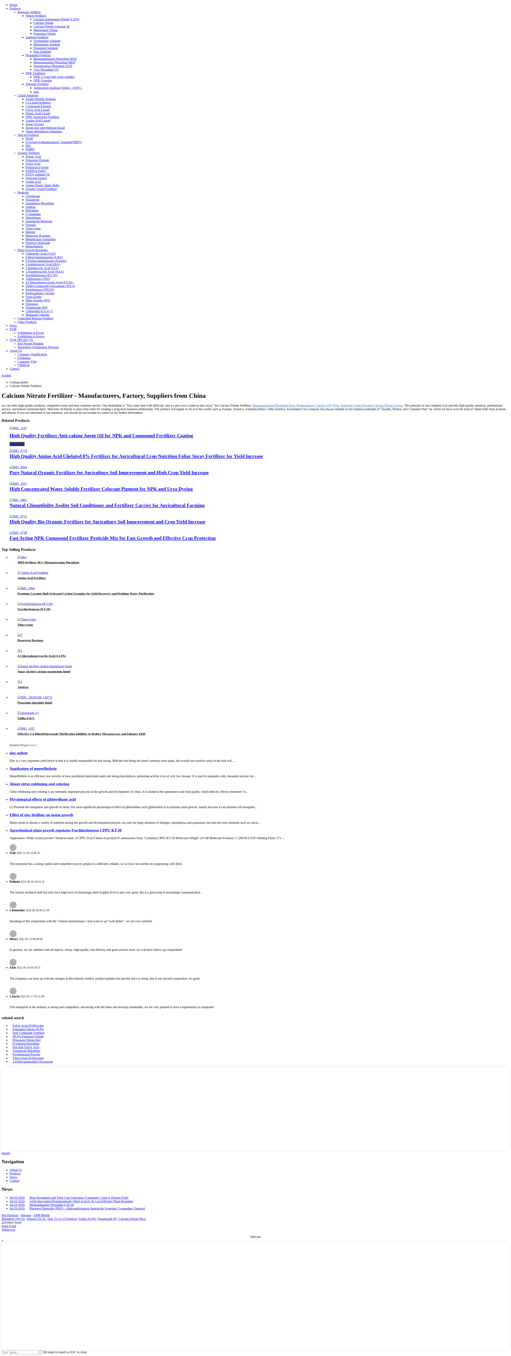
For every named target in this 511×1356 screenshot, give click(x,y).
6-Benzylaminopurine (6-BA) (44, 257)
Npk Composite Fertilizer (29, 1033)
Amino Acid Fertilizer (32, 578)
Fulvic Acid (33, 163)
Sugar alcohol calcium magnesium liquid (44, 671)
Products (15, 8)
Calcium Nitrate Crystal (388, 405)
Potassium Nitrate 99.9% (28, 1029)
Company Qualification (32, 354)
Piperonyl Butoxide (38, 243)
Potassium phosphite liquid (35, 702)
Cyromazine (33, 214)
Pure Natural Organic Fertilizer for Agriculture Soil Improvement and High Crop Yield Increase (109, 472)
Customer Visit (27, 361)
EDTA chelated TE (38, 174)
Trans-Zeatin (34, 296)
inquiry (6, 1153)
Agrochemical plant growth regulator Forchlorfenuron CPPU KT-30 (66, 830)
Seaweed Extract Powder (356, 405)
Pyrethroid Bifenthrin (26, 1043)
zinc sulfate (19, 753)
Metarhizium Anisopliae (41, 239)
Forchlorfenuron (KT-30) (41, 275)
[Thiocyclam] (27, 619)
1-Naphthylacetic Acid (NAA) (45, 271)
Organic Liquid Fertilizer (41, 189)
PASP (29, 138)
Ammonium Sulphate (47, 41)
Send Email (9, 1226)
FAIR (13, 329)
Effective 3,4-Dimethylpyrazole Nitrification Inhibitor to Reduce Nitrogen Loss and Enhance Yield (81, 733)
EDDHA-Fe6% (36, 171)
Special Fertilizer (28, 135)
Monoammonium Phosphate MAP (55, 59)
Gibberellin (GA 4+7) (39, 311)
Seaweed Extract (36, 178)
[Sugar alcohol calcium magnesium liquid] (45, 666)
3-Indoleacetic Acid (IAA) (42, 268)
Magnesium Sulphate (47, 44)
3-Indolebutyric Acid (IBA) (43, 264)
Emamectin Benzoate (39, 221)
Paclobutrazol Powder (26, 1054)
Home (13, 5)
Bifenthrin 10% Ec (13, 1219)
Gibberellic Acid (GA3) (40, 253)
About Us (16, 350)
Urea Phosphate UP (46, 69)
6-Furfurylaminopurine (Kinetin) (46, 261)
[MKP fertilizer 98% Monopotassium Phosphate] (22, 557)
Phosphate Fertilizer (38, 55)
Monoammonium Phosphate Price (273, 405)
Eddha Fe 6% (87, 1219)
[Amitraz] (20, 681)
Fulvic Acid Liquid (38, 109)
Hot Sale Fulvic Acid (26, 1047)
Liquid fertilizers (28, 95)
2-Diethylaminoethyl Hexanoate (33, 1061)
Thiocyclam (33, 228)
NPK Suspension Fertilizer (42, 117)
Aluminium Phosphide (40, 203)
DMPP (30, 149)
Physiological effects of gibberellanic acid (43, 799)
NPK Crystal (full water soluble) (54, 77)
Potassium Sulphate (46, 48)
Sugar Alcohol (35, 124)
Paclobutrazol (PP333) (40, 289)
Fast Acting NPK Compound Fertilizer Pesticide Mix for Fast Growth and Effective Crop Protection (113, 538)
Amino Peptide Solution (41, 99)
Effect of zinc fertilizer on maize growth (41, 815)
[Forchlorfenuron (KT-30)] (35, 604)
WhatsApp (8, 1229)
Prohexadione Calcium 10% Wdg (318, 405)
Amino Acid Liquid (38, 120)
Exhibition (24, 358)
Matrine (30, 232)
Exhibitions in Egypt (31, 332)
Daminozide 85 (107, 1219)
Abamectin (32, 199)
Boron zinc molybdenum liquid (45, 127)
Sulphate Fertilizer (37, 37)
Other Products (27, 322)
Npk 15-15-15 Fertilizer (62, 1219)
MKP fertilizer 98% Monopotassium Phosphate (48, 562)
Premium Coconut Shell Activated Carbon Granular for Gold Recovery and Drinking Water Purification (86, 593)
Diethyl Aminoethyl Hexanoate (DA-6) (50, 286)
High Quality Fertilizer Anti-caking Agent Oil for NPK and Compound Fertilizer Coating (101, 435)
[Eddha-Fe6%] (28, 713)
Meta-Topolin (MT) (38, 300)
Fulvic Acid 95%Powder (28, 1025)
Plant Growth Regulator (33, 250)
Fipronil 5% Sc (36, 1219)
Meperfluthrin (34, 246)
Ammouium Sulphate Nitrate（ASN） (58, 88)
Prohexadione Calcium (40, 293)
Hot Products (10, 1215)
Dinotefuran (33, 217)
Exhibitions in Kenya (31, 336)
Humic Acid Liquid (38, 113)
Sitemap (26, 1215)
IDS (28, 145)
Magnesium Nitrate (46, 30)
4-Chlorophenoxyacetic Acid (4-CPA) (49, 282)
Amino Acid (33, 181)
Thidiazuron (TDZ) (38, 279)
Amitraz (31, 207)
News (13, 325)
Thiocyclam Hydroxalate (28, 1058)
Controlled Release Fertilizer (35, 318)
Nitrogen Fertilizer (37, 84)
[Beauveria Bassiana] (20, 635)
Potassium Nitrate (45, 33)
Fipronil (31, 225)
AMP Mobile (41, 1215)
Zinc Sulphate (42, 51)
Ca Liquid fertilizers (38, 102)
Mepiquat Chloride (37, 314)
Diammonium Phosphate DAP (53, 66)
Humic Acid (33, 156)
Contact (14, 368)
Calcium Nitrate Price (132, 1219)
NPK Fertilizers (35, 73)
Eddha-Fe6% (26, 718)
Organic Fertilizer (29, 153)
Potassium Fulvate (37, 167)
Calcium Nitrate (43, 23)
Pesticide (23, 192)
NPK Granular (43, 80)
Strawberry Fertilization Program (38, 347)
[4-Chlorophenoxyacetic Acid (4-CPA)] (20, 650)
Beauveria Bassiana (38, 235)
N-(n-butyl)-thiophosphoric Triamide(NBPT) (54, 142)
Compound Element (38, 106)
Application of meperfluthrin (33, 768)
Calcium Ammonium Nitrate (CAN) (56, 19)
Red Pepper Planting (31, 343)
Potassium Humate (37, 160)
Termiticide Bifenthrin (26, 1051)
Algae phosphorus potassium (44, 131)
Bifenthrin (32, 210)
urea (36, 92)
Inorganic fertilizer (29, 12)
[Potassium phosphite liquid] (35, 697)
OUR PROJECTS (21, 340)
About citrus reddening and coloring (39, 784)
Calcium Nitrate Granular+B (51, 26)
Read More (17, 444)
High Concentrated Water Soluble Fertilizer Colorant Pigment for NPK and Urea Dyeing (101, 488)
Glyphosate (33, 196)
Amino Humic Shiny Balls (42, 185)
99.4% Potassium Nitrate (28, 1036)
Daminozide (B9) (37, 307)
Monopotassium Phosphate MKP (54, 62)
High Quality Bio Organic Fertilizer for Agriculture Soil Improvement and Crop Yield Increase (107, 521)
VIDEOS (24, 365)
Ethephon (32, 304)
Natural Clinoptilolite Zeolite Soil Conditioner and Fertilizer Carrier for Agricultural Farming (107, 505)
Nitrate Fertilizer (36, 15)
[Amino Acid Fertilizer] (33, 572)
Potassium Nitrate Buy (27, 1040)
